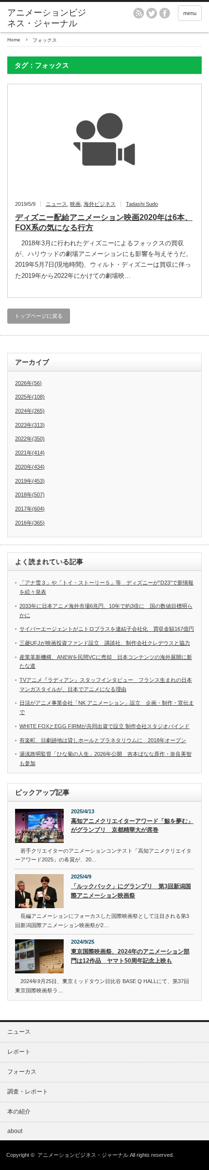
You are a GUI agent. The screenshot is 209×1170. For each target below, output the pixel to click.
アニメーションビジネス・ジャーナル (46, 18)
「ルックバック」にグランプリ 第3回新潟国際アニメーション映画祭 (131, 891)
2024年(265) (30, 411)
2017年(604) (30, 509)
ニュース (56, 204)
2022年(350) (30, 438)
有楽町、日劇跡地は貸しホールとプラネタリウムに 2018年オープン (102, 740)
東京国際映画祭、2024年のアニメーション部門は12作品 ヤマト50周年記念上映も (130, 956)
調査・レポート (27, 1091)
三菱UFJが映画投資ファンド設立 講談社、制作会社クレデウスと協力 (104, 643)
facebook (164, 13)
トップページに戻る (39, 316)
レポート (19, 1051)
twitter (151, 13)
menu (189, 13)
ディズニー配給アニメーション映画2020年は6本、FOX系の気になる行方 (103, 222)
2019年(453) (30, 481)
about (14, 1131)
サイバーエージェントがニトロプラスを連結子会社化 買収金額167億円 (112, 629)
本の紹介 (19, 1111)
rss (138, 13)
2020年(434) (30, 467)
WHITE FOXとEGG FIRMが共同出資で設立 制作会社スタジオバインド (104, 726)
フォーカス (21, 1071)
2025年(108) (30, 397)
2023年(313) (30, 425)
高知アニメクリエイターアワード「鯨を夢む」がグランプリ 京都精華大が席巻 (132, 826)
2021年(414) (30, 453)
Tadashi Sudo (142, 204)
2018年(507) (30, 494)
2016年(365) (30, 523)
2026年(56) (28, 383)
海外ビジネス (100, 204)
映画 (75, 204)
